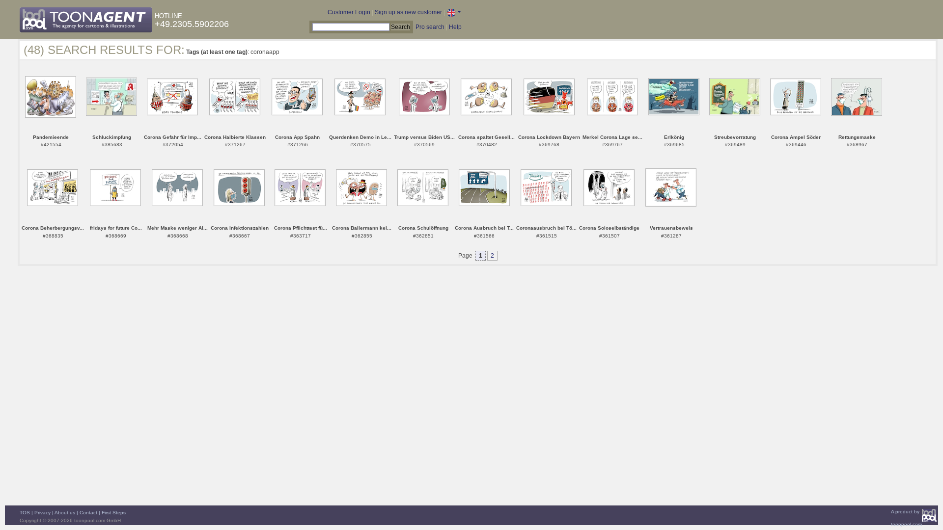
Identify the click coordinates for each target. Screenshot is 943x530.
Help (455, 27)
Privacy (42, 512)
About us (65, 512)
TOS (25, 512)
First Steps (114, 512)
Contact (88, 512)
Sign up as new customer (408, 12)
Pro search (430, 27)
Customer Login (349, 12)
